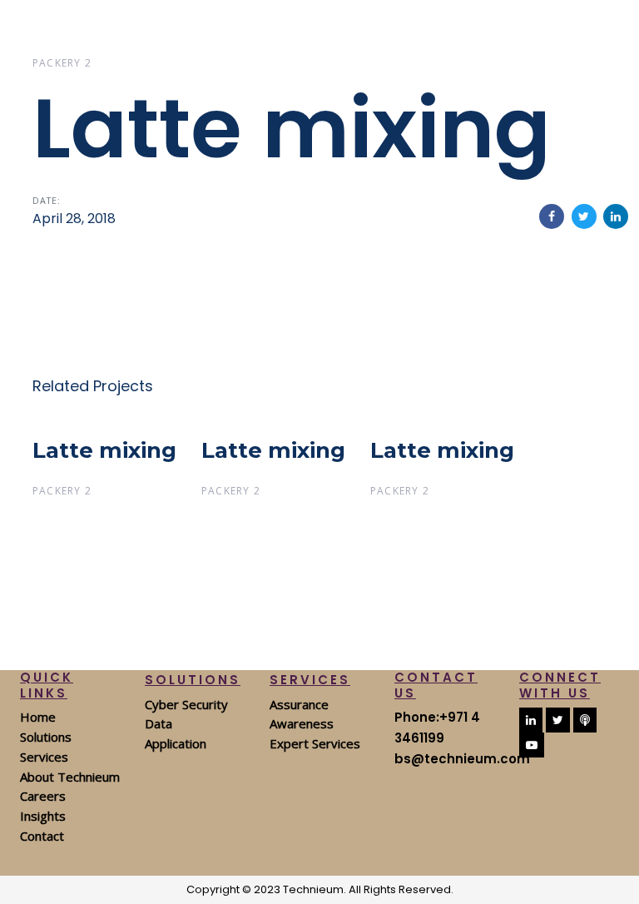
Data (158, 723)
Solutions (46, 736)
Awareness (302, 723)
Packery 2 (62, 63)
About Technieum (70, 776)
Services (44, 756)
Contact (42, 835)
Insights (43, 815)
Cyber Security (186, 704)
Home (38, 716)
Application (175, 743)
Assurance (299, 704)
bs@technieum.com (462, 758)
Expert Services (315, 743)
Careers (43, 795)
